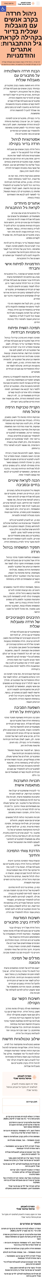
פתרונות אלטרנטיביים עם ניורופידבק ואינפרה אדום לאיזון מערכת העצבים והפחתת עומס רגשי (24, 1124)
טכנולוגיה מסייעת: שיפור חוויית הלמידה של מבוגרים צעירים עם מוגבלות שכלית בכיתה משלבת (21, 1180)
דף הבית (37, 62)
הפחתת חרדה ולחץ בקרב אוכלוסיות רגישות (22, 1137)
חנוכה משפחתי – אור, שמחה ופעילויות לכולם (22, 1252)
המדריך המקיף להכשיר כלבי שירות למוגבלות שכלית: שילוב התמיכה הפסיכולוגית (25, 1172)
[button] (3, 9)
